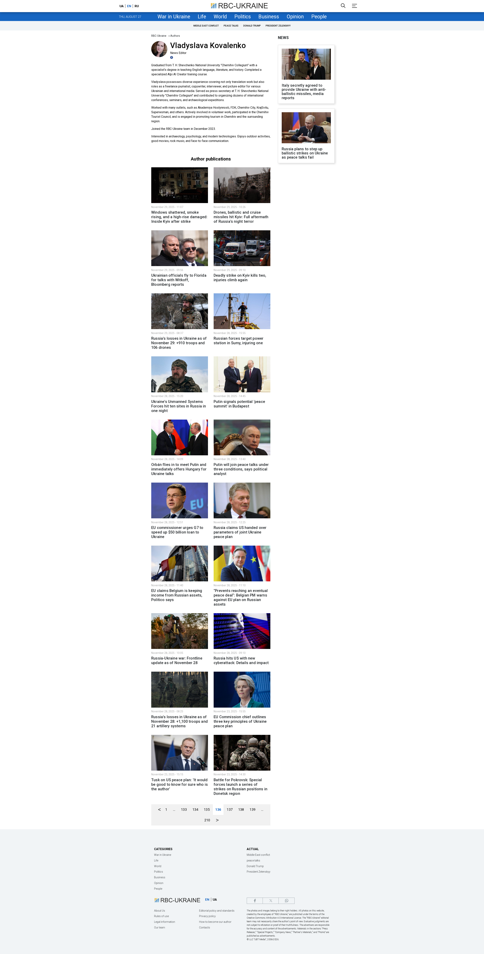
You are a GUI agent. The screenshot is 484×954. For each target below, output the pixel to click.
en (129, 6)
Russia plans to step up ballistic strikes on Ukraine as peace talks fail (305, 153)
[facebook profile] (172, 57)
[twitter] (271, 901)
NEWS (283, 37)
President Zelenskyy (278, 25)
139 (252, 809)
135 (207, 809)
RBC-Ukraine (158, 35)
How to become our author (215, 921)
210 (207, 820)
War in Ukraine (173, 17)
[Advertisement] (306, 228)
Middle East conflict (206, 25)
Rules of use (161, 916)
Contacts (204, 927)
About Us (159, 910)
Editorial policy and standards (216, 910)
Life (202, 17)
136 (218, 809)
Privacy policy (207, 916)
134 (195, 809)
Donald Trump (252, 25)
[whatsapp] (286, 901)
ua (121, 6)
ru (137, 6)
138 (241, 809)
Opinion (295, 17)
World (220, 17)
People (319, 17)
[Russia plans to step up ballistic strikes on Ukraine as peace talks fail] (306, 128)
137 (230, 809)
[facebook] (255, 901)
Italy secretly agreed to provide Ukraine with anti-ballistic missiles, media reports (304, 91)
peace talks (231, 25)
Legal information (164, 921)
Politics (242, 17)
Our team (159, 927)
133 (184, 809)
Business (268, 17)
